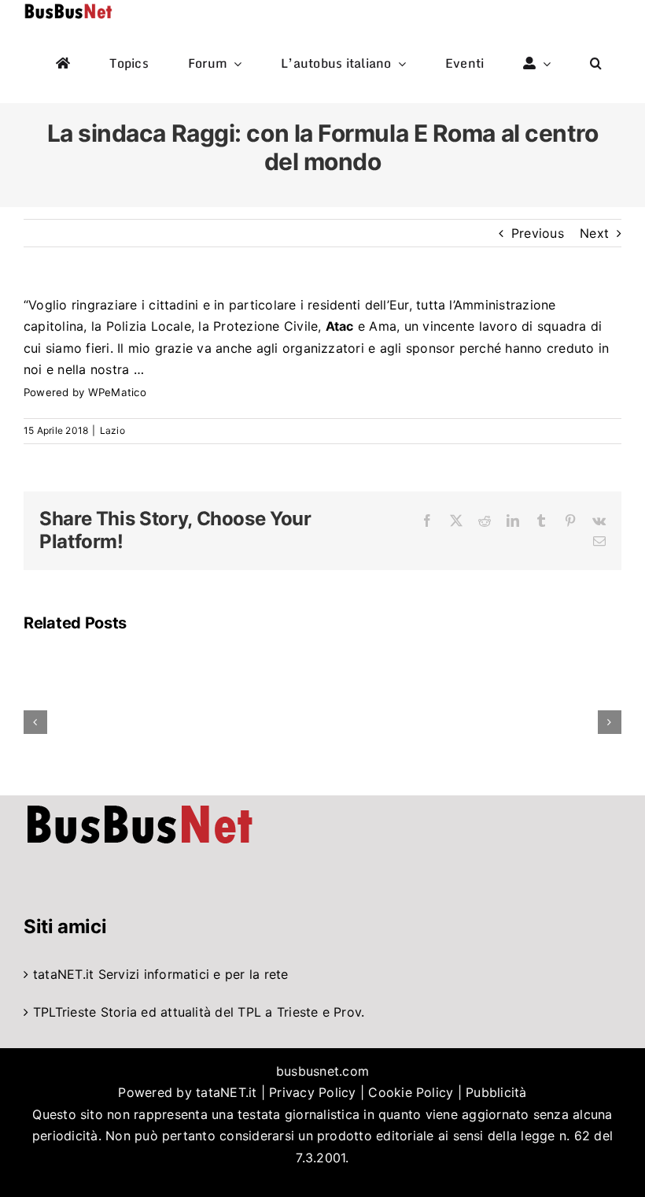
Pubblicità (496, 1092)
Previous (537, 233)
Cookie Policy (410, 1092)
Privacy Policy (312, 1092)
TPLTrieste (64, 1012)
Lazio (112, 430)
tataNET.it (63, 974)
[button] (595, 63)
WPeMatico (117, 392)
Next (594, 233)
